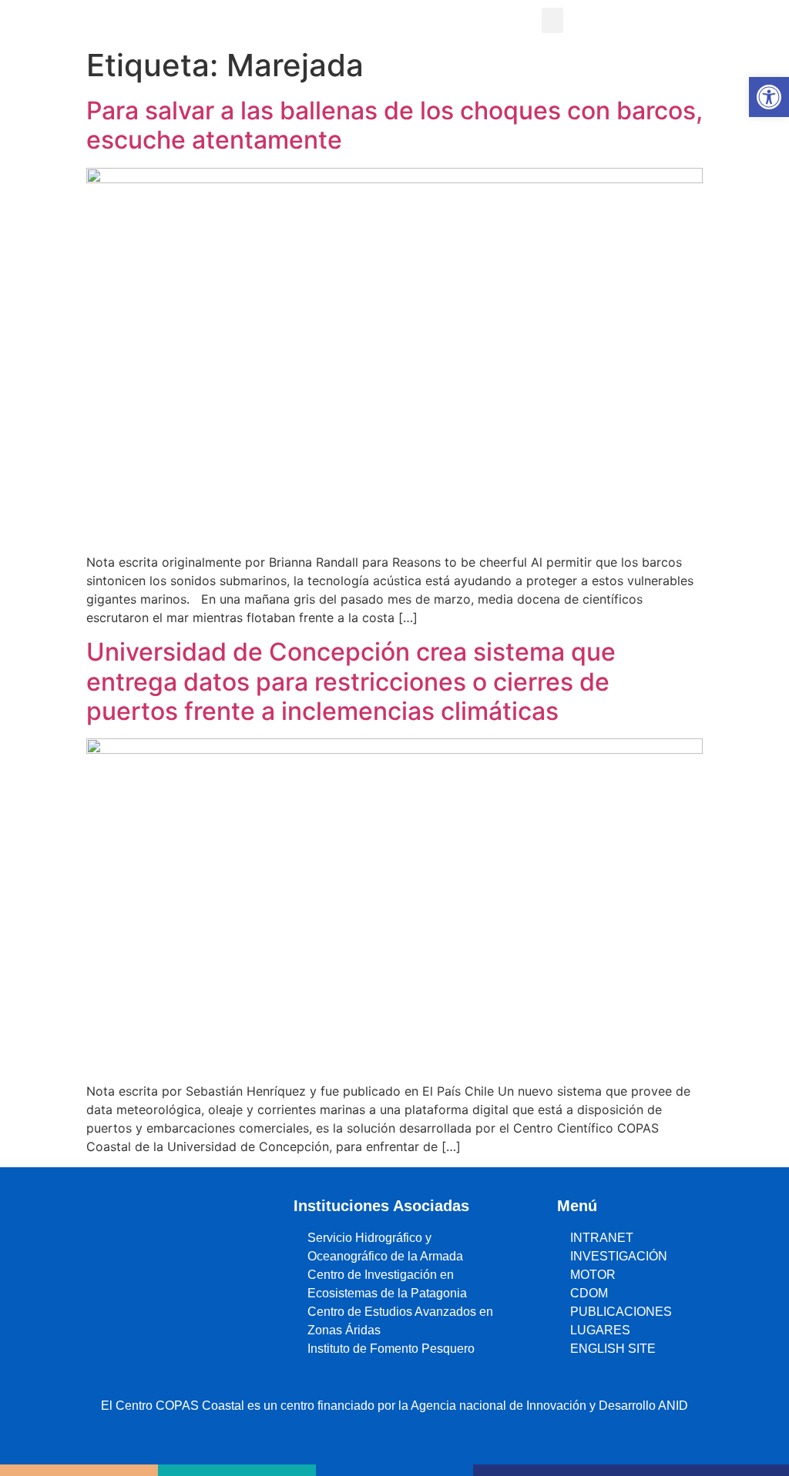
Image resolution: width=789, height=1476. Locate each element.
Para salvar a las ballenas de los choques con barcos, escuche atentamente (394, 125)
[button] (552, 20)
